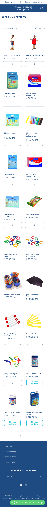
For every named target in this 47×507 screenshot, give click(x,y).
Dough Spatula (32, 334)
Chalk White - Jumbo (9, 215)
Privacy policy (40, 499)
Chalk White (9, 175)
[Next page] (32, 435)
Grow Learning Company (19, 496)
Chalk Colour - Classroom (32, 94)
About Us (8, 446)
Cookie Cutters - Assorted (11, 255)
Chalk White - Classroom (32, 176)
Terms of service (27, 499)
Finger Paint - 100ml (12, 412)
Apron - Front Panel (12, 55)
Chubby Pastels (32, 214)
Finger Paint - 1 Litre (34, 374)
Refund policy (14, 499)
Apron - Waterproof (34, 55)
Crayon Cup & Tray (12, 294)
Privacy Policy (10, 452)
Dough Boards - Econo (32, 295)
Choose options (34, 382)
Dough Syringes (10, 374)
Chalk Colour (9, 93)
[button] (4, 8)
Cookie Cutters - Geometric (33, 255)
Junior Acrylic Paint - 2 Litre (34, 413)
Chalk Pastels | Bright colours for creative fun (33, 135)
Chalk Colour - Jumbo (10, 134)
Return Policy (10, 462)
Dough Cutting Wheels (10, 335)
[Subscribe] (39, 476)
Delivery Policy (11, 457)
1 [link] (14, 435)
